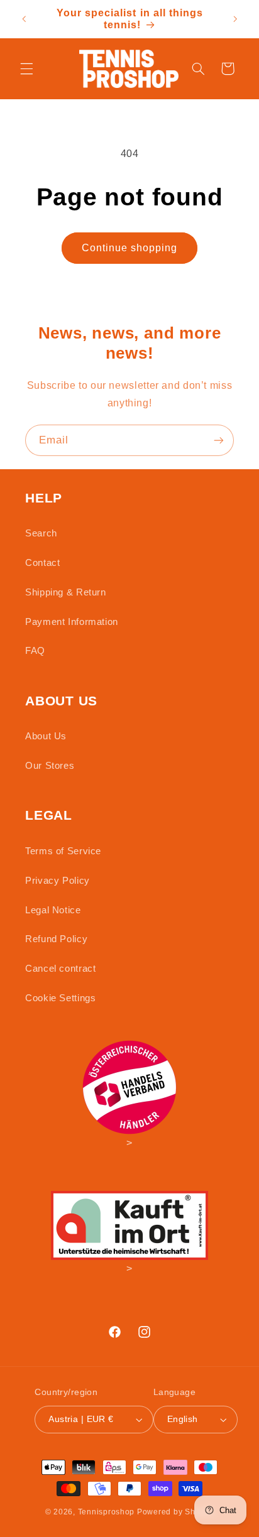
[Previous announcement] (24, 19)
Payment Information (71, 622)
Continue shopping (130, 247)
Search (41, 533)
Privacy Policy (57, 881)
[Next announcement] (235, 19)
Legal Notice (53, 910)
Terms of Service (63, 851)
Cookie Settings (60, 998)
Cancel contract (60, 969)
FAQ (35, 651)
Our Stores (49, 766)
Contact (42, 563)
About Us (46, 736)
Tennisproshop (106, 1512)
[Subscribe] (218, 440)
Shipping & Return (65, 592)
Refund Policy (56, 939)
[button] (26, 68)
